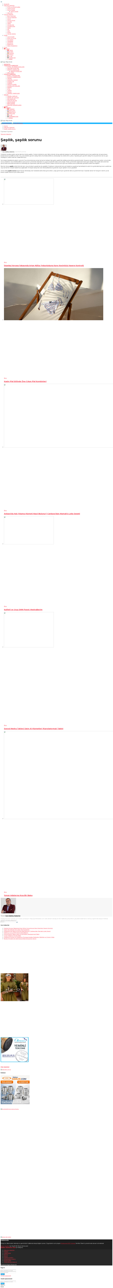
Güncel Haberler (8, 14)
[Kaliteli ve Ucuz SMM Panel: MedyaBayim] (58, 561)
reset (2, 1220)
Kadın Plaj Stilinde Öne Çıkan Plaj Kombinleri (25, 381)
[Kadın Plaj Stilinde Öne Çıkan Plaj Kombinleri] (58, 322)
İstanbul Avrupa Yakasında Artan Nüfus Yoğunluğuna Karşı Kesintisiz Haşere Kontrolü (44, 266)
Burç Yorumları (11, 16)
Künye (6, 1193)
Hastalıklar (10, 41)
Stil (8, 29)
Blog (5, 262)
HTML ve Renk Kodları (13, 7)
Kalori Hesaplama (12, 46)
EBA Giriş (10, 13)
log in (2, 1211)
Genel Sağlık (10, 37)
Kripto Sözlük (14, 11)
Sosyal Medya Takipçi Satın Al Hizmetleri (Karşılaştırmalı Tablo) (33, 729)
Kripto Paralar (11, 10)
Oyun (5, 47)
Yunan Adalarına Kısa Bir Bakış (18, 895)
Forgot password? (6, 1212)
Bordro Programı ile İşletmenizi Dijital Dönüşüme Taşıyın (20, 938)
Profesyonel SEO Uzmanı (68, 1180)
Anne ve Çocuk (11, 38)
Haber (9, 23)
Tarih (8, 31)
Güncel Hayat (11, 20)
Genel (9, 19)
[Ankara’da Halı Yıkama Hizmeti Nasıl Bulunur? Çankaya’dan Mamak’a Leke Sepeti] (58, 447)
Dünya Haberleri (12, 17)
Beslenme (10, 44)
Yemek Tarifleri (11, 34)
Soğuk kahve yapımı (10, 1196)
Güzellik (9, 22)
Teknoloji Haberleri (9, 5)
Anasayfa (6, 4)
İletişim (6, 1191)
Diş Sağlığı (10, 40)
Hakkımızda (7, 1190)
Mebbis (6, 1188)
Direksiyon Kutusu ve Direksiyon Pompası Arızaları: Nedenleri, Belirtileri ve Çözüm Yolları (29, 937)
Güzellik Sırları (11, 26)
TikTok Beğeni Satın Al (10, 1199)
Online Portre (11, 8)
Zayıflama (10, 43)
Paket (9, 28)
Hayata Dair (10, 25)
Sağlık (5, 35)
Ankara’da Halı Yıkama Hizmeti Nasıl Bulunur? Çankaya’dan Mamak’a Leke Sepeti (42, 514)
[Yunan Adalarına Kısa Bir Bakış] (58, 811)
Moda (9, 32)
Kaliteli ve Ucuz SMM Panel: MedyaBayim (23, 610)
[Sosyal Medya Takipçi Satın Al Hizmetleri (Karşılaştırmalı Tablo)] (58, 668)
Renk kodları (7, 1197)
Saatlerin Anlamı (8, 1194)
